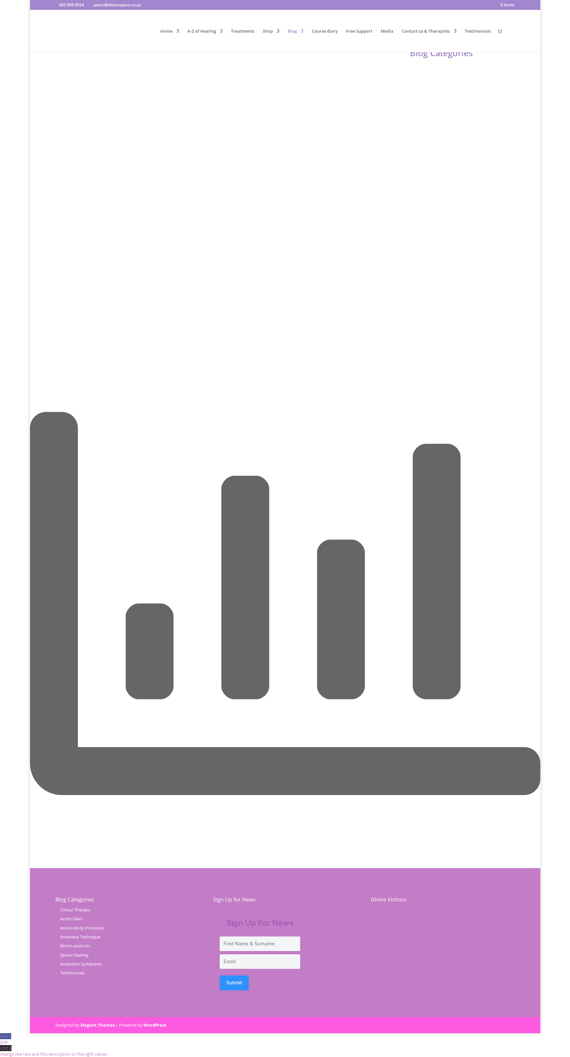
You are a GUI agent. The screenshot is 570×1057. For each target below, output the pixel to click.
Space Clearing (74, 955)
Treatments (242, 31)
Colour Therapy (148, 284)
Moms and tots (75, 946)
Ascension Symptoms (81, 964)
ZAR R (5, 1039)
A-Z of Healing (201, 31)
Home (166, 31)
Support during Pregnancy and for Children (116, 273)
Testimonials (478, 31)
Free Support (359, 31)
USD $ (53, 1051)
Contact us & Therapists (426, 31)
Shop (268, 31)
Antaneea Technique (80, 937)
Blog (292, 31)
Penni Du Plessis (84, 284)
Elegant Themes (97, 1025)
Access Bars (71, 919)
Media (387, 31)
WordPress (154, 1025)
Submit (234, 982)
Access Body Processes (82, 928)
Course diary (325, 31)
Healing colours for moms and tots (199, 284)
